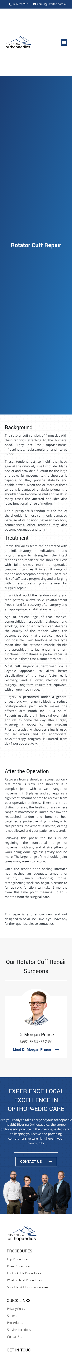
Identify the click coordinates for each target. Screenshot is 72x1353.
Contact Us (14, 1337)
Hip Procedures (18, 1259)
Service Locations (19, 1330)
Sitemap (12, 1316)
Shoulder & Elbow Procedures (27, 1287)
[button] (64, 42)
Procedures (15, 1323)
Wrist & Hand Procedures (24, 1280)
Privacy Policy (16, 1309)
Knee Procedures (19, 1266)
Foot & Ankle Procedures (24, 1273)
